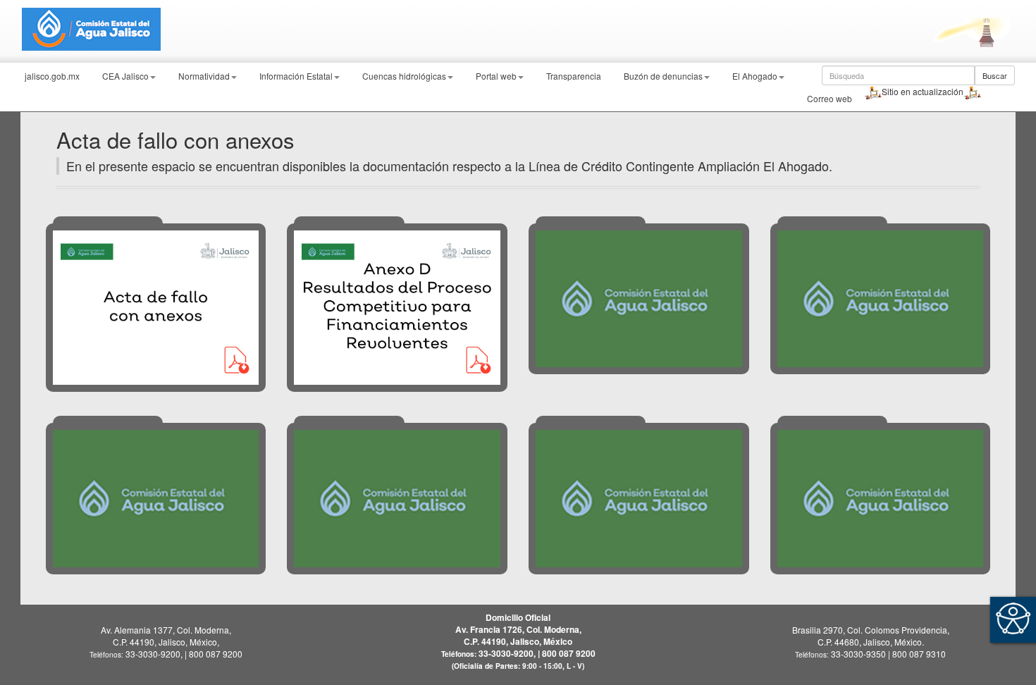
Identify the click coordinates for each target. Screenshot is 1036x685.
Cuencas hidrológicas (404, 76)
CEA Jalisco (125, 76)
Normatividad (204, 76)
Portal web (496, 76)
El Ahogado (754, 76)
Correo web (829, 98)
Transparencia (573, 76)
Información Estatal (296, 76)
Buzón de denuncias (663, 76)
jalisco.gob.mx (52, 76)
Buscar (994, 75)
